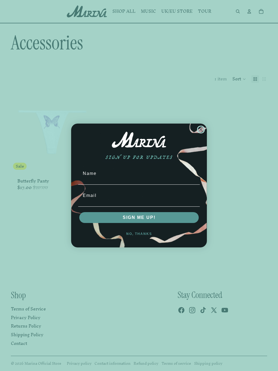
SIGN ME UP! (139, 217)
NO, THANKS (139, 234)
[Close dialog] (201, 129)
